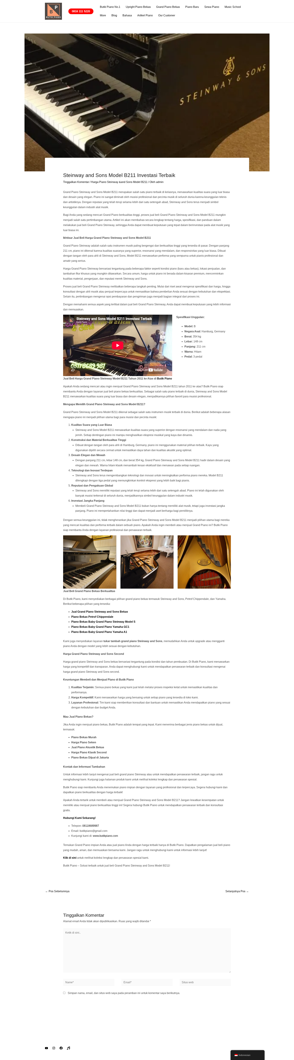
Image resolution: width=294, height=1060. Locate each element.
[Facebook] (61, 1048)
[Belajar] (68, 1048)
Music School (233, 6)
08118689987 (90, 825)
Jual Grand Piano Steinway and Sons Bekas (99, 611)
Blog (114, 15)
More (103, 15)
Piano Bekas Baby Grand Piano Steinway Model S (103, 621)
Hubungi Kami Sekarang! (79, 817)
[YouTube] (46, 1048)
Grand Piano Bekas (168, 6)
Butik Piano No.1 (110, 6)
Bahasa (127, 15)
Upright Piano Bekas (138, 6)
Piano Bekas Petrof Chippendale (92, 616)
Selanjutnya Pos (237, 891)
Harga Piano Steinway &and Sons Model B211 (119, 182)
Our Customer (166, 15)
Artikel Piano (145, 15)
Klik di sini (69, 857)
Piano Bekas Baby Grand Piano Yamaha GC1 (100, 626)
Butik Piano (164, 378)
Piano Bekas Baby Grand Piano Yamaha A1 (99, 631)
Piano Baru (192, 6)
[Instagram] (53, 1048)
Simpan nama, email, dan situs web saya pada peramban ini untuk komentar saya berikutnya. (124, 993)
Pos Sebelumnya (57, 891)
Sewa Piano (211, 6)
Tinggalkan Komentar (76, 182)
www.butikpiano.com (105, 835)
